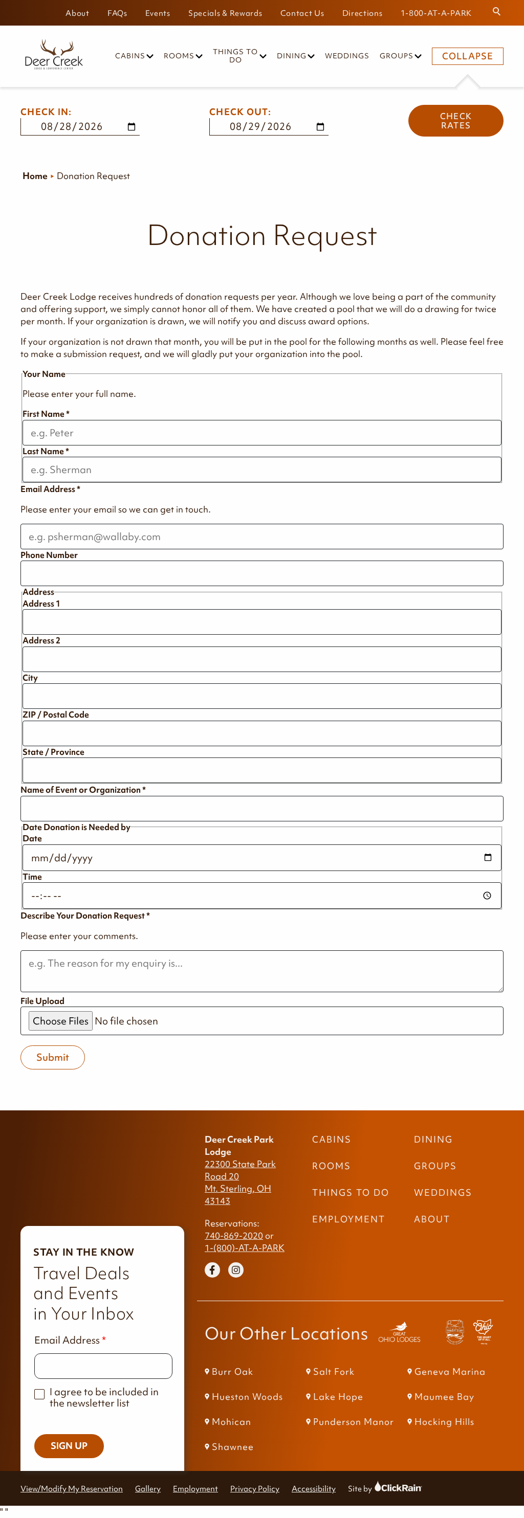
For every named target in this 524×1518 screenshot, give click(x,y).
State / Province (53, 752)
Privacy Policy (254, 1488)
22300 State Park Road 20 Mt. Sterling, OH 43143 (240, 1182)
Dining (292, 56)
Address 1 (41, 603)
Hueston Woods (247, 1396)
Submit (52, 1057)
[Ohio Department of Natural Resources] (483, 1333)
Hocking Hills (444, 1421)
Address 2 (41, 640)
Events (157, 13)
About (78, 13)
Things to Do (235, 56)
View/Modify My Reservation (71, 1488)
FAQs (117, 13)
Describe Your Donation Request (85, 915)
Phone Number (49, 555)
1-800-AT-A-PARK (436, 13)
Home (35, 176)
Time (32, 877)
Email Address (50, 489)
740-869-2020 (234, 1235)
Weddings (347, 56)
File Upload (42, 1001)
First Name (46, 414)
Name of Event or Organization (83, 790)
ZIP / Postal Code (56, 714)
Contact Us (302, 13)
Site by (369, 1488)
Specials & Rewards (225, 13)
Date (32, 838)
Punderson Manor (353, 1421)
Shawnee (233, 1447)
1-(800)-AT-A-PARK (245, 1248)
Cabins (130, 56)
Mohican (231, 1421)
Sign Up (69, 1446)
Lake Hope (338, 1396)
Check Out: (240, 112)
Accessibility (314, 1488)
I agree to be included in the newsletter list (104, 1398)
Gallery (148, 1488)
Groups (396, 56)
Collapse (467, 56)
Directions (362, 13)
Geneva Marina (450, 1371)
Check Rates (456, 120)
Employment (348, 1219)
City (30, 678)
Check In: (46, 112)
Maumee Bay (444, 1396)
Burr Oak (232, 1371)
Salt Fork (334, 1371)
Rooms (179, 56)
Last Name (46, 451)
